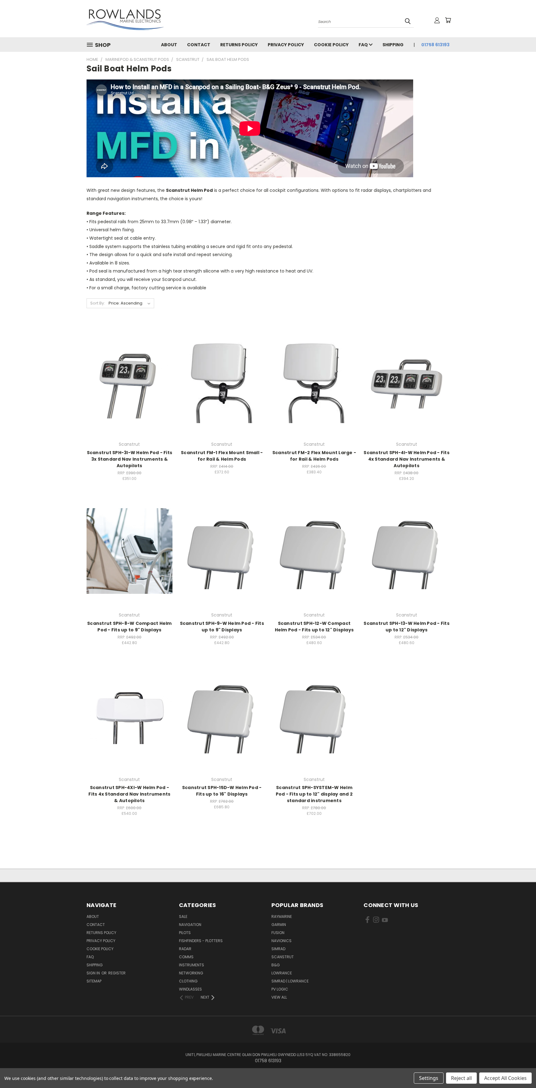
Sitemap (94, 981)
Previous (519, 1068)
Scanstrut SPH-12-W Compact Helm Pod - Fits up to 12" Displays (314, 626)
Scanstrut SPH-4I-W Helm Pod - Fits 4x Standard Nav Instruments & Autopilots (406, 459)
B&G (275, 965)
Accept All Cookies (505, 1078)
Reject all (461, 1078)
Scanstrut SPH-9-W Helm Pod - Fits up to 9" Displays (222, 626)
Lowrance (281, 973)
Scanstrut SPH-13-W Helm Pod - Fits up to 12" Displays (406, 626)
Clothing (188, 981)
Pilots (185, 932)
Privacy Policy (286, 45)
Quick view (129, 367)
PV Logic (279, 989)
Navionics (281, 940)
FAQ (364, 45)
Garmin (278, 924)
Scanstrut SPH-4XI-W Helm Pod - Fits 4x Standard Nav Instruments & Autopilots (129, 794)
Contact (198, 45)
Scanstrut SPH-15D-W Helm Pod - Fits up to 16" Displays (222, 790)
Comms (186, 956)
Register (117, 973)
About (169, 45)
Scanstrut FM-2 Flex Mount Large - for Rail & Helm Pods (314, 455)
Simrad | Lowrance (290, 981)
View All (279, 997)
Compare (127, 379)
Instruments (191, 965)
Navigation (190, 924)
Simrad (278, 948)
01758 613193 (435, 45)
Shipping (393, 45)
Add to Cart (129, 391)
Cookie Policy (331, 45)
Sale (183, 916)
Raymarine (281, 916)
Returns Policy (239, 45)
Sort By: (97, 303)
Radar (185, 948)
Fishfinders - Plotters (201, 940)
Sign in (94, 973)
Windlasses (190, 989)
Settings (428, 1078)
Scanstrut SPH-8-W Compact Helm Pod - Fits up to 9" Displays (129, 626)
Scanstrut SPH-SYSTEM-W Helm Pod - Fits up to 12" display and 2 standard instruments (314, 794)
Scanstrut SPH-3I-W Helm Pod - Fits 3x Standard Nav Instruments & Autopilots (129, 459)
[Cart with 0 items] (448, 20)
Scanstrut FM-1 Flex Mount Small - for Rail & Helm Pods (222, 455)
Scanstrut (282, 956)
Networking (191, 973)
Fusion (277, 932)
